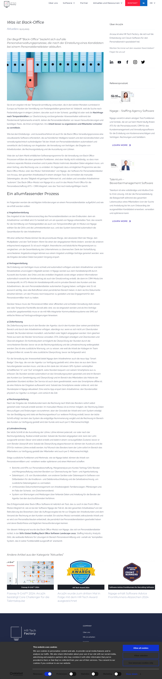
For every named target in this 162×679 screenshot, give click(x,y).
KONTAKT (133, 3)
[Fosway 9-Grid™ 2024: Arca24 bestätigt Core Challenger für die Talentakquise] (30, 575)
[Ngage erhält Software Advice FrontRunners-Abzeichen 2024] (131, 575)
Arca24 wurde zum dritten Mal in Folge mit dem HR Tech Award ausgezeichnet (79, 597)
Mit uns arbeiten (89, 637)
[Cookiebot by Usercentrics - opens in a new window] (16, 674)
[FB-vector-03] (127, 61)
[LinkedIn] (143, 3)
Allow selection (141, 655)
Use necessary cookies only (141, 663)
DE (151, 3)
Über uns (53, 3)
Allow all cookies (140, 648)
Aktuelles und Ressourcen (106, 3)
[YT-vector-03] (119, 61)
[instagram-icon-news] (135, 61)
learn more (121, 145)
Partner (84, 3)
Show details (132, 674)
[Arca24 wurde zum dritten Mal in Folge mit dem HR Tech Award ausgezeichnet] (81, 575)
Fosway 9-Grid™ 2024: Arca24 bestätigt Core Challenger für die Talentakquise (28, 597)
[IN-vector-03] (111, 61)
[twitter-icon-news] (143, 61)
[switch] (72, 674)
